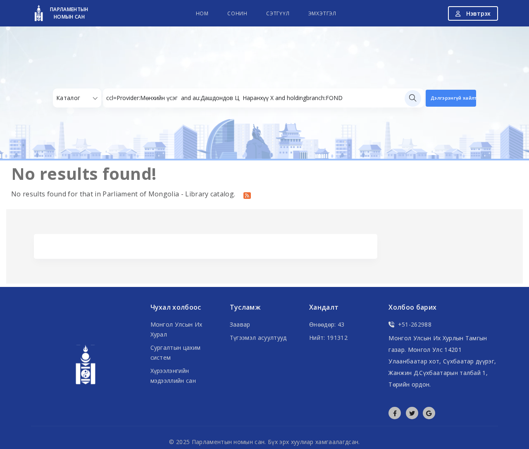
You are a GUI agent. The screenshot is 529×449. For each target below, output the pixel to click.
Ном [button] (202, 13)
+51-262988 (414, 324)
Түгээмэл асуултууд (258, 338)
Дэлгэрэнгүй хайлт (453, 98)
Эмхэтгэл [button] (322, 13)
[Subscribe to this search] (247, 195)
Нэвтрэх (478, 13)
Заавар (240, 324)
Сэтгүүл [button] (278, 13)
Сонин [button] (237, 13)
